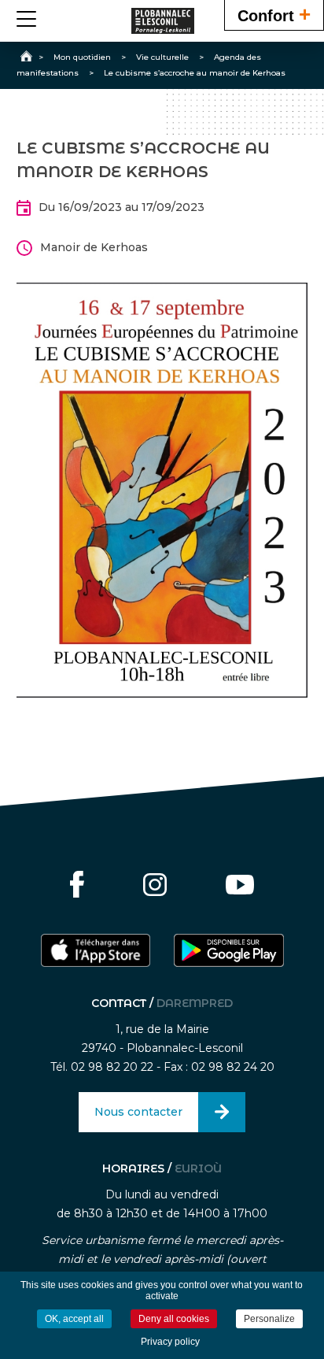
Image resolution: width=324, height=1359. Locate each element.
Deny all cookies (173, 1318)
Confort (274, 14)
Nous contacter (138, 1112)
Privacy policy (170, 1341)
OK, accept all (74, 1318)
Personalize (269, 1318)
